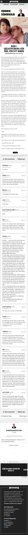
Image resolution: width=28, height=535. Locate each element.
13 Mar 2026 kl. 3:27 (6, 318)
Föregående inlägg (7, 416)
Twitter (6, 527)
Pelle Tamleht (18, 503)
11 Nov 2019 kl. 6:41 (6, 201)
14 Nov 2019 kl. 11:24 (7, 211)
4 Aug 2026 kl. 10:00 (6, 394)
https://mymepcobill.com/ (15, 403)
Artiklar (6, 4)
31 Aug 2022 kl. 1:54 (6, 238)
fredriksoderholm (10, 53)
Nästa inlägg (23, 416)
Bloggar (21, 4)
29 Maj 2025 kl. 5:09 (6, 308)
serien (2, 58)
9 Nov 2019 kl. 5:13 (6, 177)
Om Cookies (7, 515)
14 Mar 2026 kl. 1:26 (6, 333)
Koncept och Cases (9, 512)
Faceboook (8, 525)
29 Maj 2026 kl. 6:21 (6, 351)
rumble (8, 384)
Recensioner (14, 4)
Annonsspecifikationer (9, 510)
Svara (24, 165)
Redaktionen (7, 514)
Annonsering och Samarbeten (11, 509)
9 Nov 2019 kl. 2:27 (6, 167)
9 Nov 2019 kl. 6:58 (6, 191)
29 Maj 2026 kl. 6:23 (6, 372)
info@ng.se (10, 524)
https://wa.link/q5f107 (7, 297)
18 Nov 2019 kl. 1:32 (6, 221)
